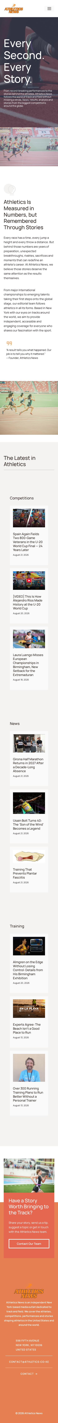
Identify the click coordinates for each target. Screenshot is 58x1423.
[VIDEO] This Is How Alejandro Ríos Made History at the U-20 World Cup (27, 602)
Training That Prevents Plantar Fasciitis (25, 873)
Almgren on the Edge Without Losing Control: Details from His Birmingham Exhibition (28, 970)
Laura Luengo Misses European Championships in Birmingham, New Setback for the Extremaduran (28, 665)
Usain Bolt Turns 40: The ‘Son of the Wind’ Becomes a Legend (28, 824)
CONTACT (27, 1373)
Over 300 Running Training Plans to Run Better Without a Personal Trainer (28, 1094)
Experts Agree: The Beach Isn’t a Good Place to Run (27, 1028)
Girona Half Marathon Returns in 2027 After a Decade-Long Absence (28, 765)
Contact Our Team (29, 1244)
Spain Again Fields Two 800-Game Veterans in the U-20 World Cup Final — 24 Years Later (28, 542)
